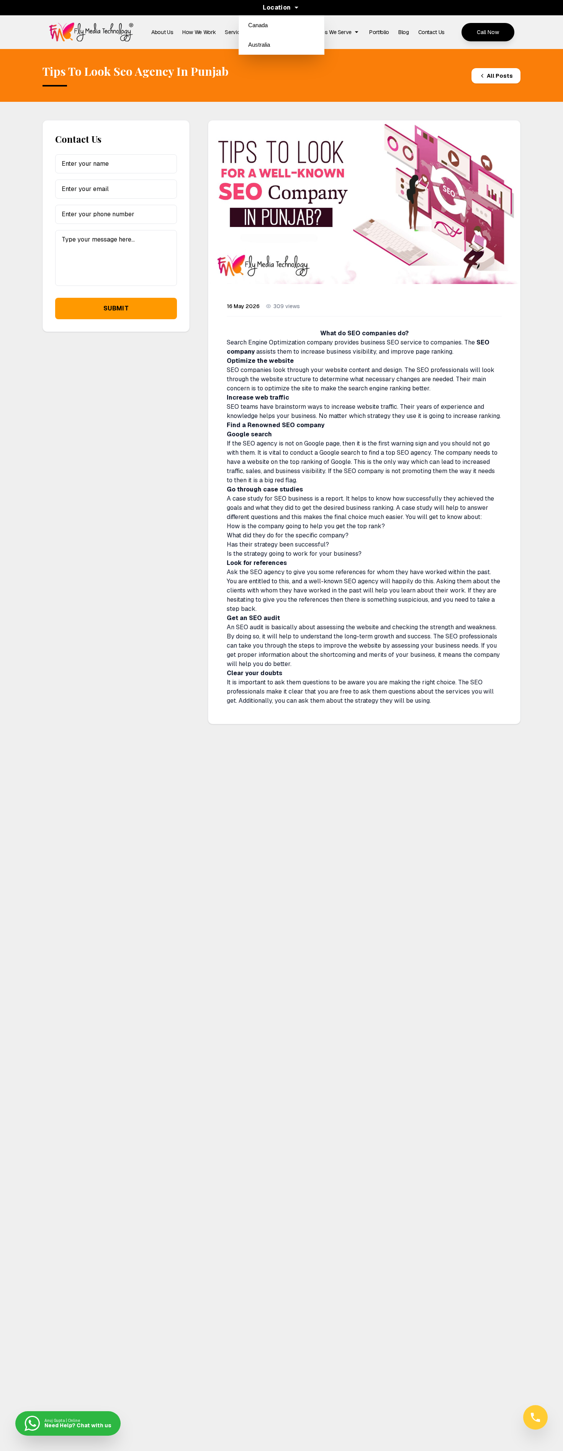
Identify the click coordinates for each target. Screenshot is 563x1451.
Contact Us (431, 32)
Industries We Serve (328, 32)
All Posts (500, 75)
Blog (403, 32)
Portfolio (379, 32)
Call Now (488, 32)
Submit (116, 308)
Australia (259, 44)
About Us (162, 32)
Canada (258, 25)
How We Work (199, 32)
